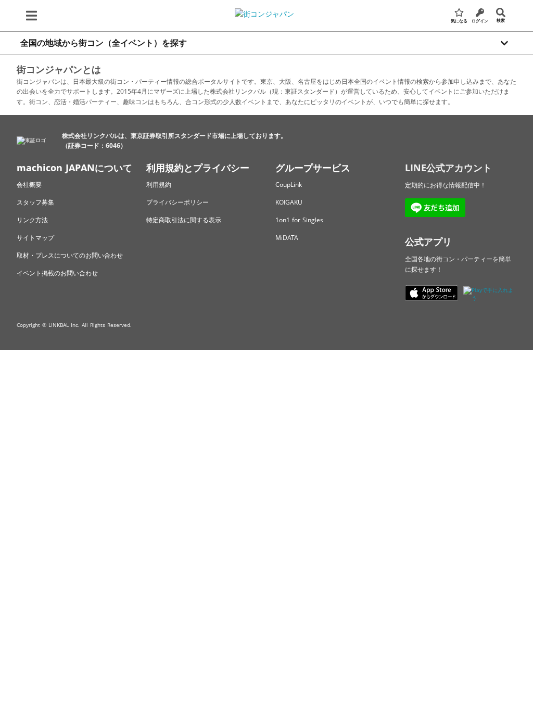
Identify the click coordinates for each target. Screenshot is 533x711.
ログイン (480, 20)
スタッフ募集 (35, 202)
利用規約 (158, 184)
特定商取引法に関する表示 (183, 219)
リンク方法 (32, 219)
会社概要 (29, 184)
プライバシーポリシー (177, 202)
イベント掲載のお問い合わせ (57, 273)
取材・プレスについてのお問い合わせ (70, 255)
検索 (501, 20)
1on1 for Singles (299, 219)
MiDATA (286, 237)
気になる (459, 20)
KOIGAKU (288, 202)
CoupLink (288, 184)
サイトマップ (35, 237)
